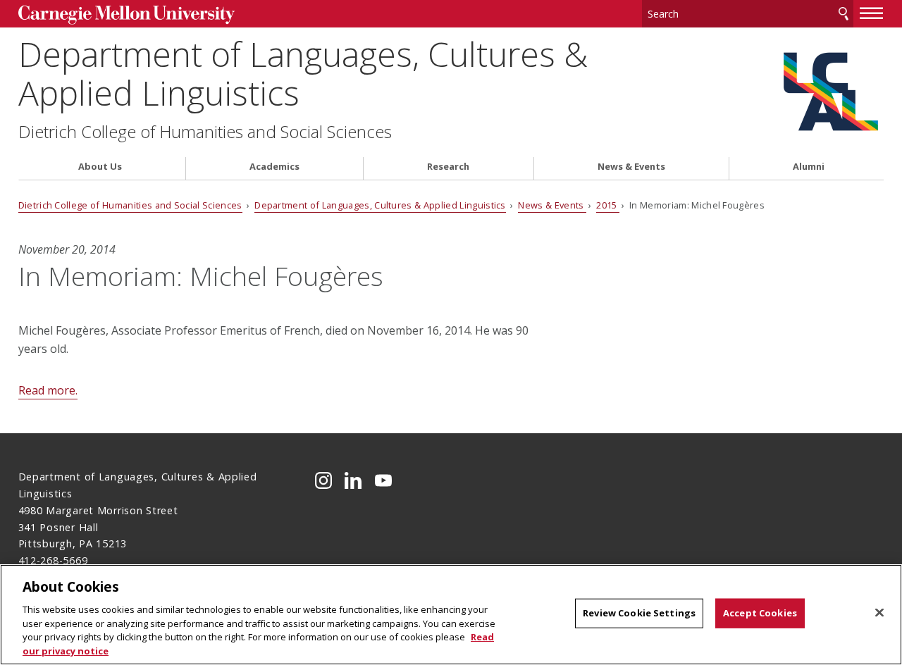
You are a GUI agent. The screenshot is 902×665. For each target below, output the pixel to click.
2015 (607, 205)
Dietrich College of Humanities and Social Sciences (205, 131)
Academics (274, 167)
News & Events (631, 167)
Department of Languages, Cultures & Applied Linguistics (303, 73)
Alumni (808, 167)
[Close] (879, 612)
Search (843, 13)
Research (448, 167)
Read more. (48, 390)
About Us (100, 167)
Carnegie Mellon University (126, 15)
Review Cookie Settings (639, 613)
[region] (451, 614)
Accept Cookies (760, 613)
